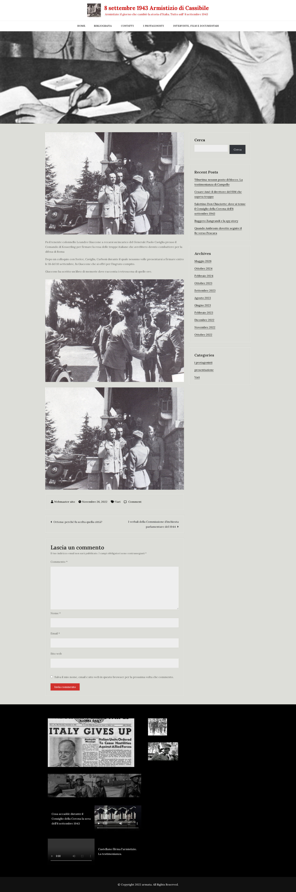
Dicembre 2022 (204, 320)
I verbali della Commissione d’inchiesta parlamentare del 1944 (153, 524)
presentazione (204, 370)
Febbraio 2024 (203, 275)
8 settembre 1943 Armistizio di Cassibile (156, 7)
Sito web (56, 653)
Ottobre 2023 (203, 283)
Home (81, 25)
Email (55, 633)
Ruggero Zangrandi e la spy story (216, 221)
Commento (59, 561)
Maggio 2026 (202, 261)
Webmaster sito (64, 501)
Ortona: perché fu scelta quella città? (77, 522)
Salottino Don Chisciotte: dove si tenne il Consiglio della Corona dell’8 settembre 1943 (219, 208)
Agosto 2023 (202, 297)
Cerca (199, 140)
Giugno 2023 (202, 305)
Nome (56, 613)
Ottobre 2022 (203, 334)
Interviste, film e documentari (196, 25)
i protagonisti (203, 362)
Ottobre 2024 (203, 268)
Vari (117, 501)
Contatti (127, 25)
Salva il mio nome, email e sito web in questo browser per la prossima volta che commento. (114, 677)
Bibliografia (103, 25)
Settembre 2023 (204, 290)
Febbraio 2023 (203, 312)
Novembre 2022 (204, 327)
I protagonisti (153, 25)
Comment (134, 501)
